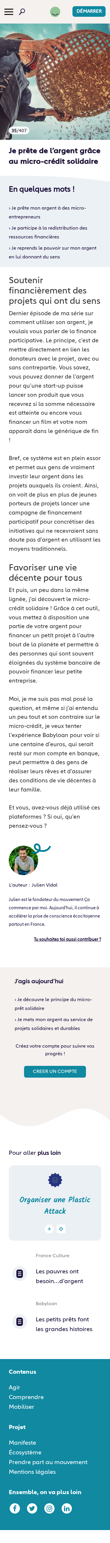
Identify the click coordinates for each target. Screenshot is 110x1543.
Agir (14, 1388)
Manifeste (22, 1443)
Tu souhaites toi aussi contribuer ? (67, 940)
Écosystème (25, 1453)
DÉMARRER (89, 11)
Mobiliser (21, 1407)
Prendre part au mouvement (48, 1462)
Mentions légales (32, 1472)
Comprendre (26, 1397)
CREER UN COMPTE (55, 1071)
